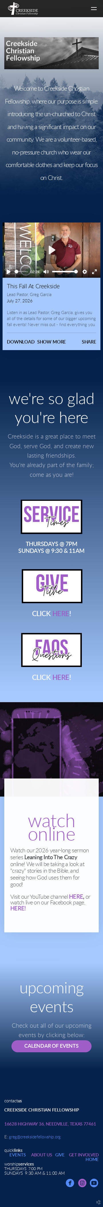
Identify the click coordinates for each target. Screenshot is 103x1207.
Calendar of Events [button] (51, 1046)
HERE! (18, 909)
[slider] (21, 271)
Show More (51, 342)
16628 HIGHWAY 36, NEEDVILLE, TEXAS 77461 (50, 1124)
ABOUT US (41, 1155)
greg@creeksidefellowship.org (35, 1137)
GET (84, 1155)
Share (89, 342)
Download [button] (21, 342)
